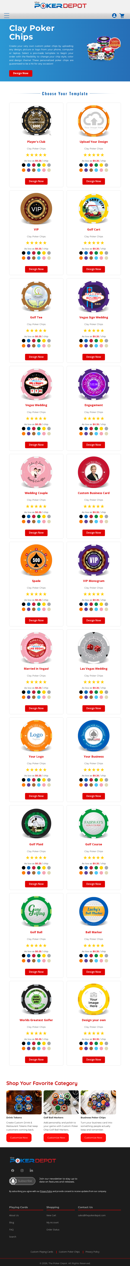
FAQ (11, 1229)
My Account (52, 1222)
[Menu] (6, 15)
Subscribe (25, 1181)
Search (12, 1236)
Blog (11, 1222)
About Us (14, 1215)
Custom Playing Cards (42, 1251)
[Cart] (122, 15)
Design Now (20, 73)
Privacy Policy (46, 1191)
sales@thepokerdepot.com (92, 1215)
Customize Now (19, 1137)
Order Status (52, 1229)
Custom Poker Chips (69, 1251)
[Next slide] (120, 1116)
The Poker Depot (58, 1263)
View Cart (51, 1215)
